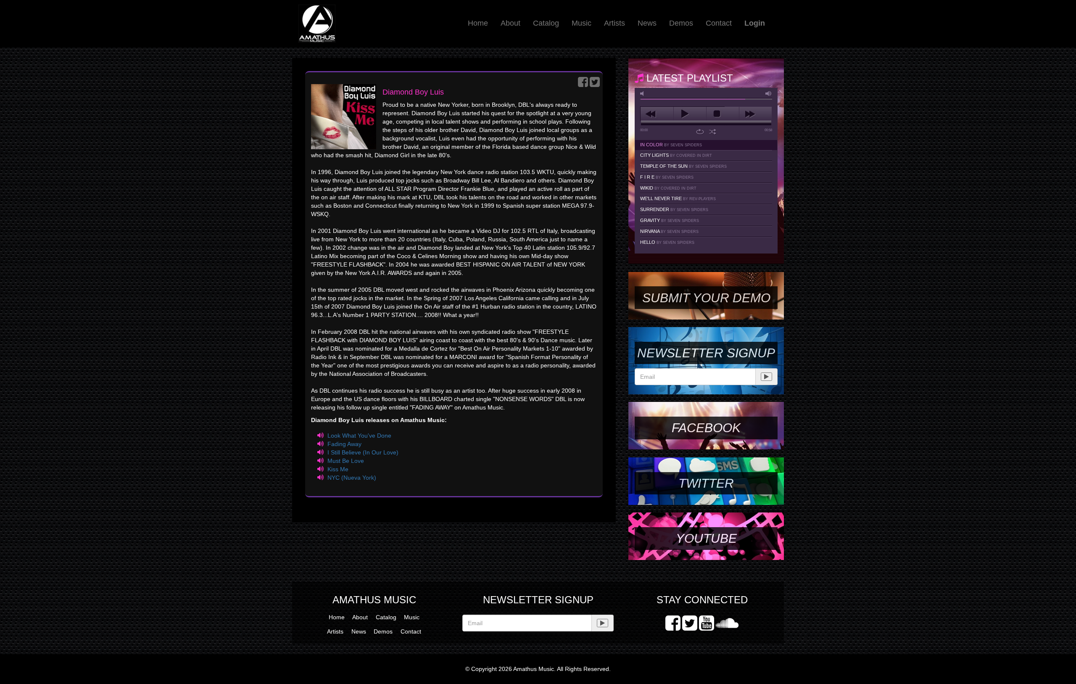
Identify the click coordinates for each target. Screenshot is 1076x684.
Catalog (546, 23)
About (510, 23)
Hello (667, 242)
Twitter (706, 483)
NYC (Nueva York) (351, 477)
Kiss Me (337, 469)
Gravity (669, 220)
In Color (671, 144)
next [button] (755, 114)
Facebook (706, 428)
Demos (681, 23)
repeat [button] (700, 131)
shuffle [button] (712, 131)
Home (478, 23)
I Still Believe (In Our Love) (362, 452)
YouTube (706, 538)
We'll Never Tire (678, 198)
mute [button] (643, 93)
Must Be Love (345, 460)
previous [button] (657, 114)
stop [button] (723, 114)
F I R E (667, 177)
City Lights (676, 155)
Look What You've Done (359, 435)
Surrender (674, 209)
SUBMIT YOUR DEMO (706, 298)
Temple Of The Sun (683, 166)
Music (581, 23)
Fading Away (344, 444)
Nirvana (669, 231)
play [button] (690, 114)
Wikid (668, 187)
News (647, 23)
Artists (614, 23)
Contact (719, 23)
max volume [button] (768, 93)
